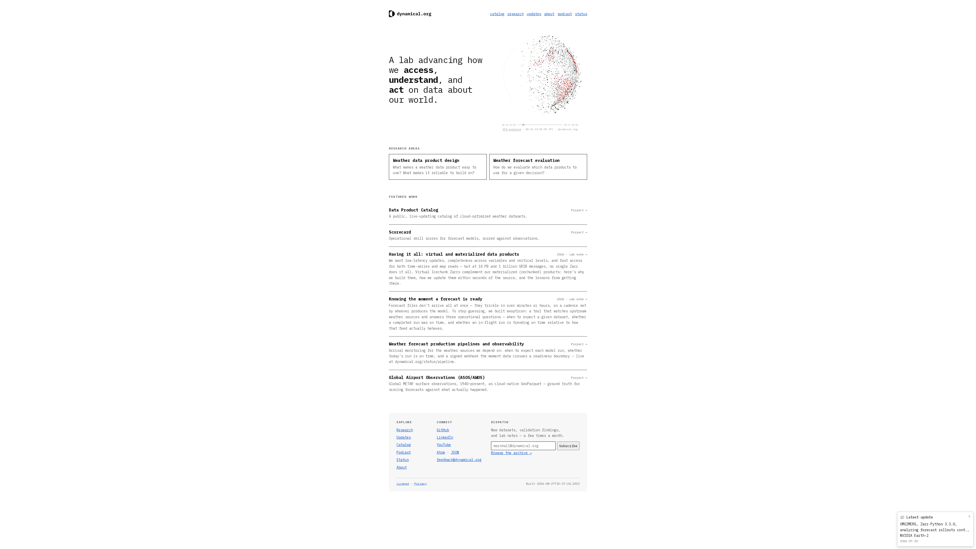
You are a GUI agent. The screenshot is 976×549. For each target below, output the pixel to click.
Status (402, 460)
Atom (441, 452)
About (401, 467)
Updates (403, 437)
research (515, 14)
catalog (497, 14)
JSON (455, 452)
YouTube (444, 445)
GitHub (443, 430)
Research (404, 430)
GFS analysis (512, 129)
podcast (565, 14)
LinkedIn (445, 437)
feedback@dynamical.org (459, 460)
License (402, 483)
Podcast (403, 452)
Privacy (420, 483)
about (549, 14)
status (581, 14)
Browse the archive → (511, 453)
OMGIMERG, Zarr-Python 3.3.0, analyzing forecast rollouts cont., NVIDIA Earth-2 (934, 530)
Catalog (403, 445)
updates (534, 14)
